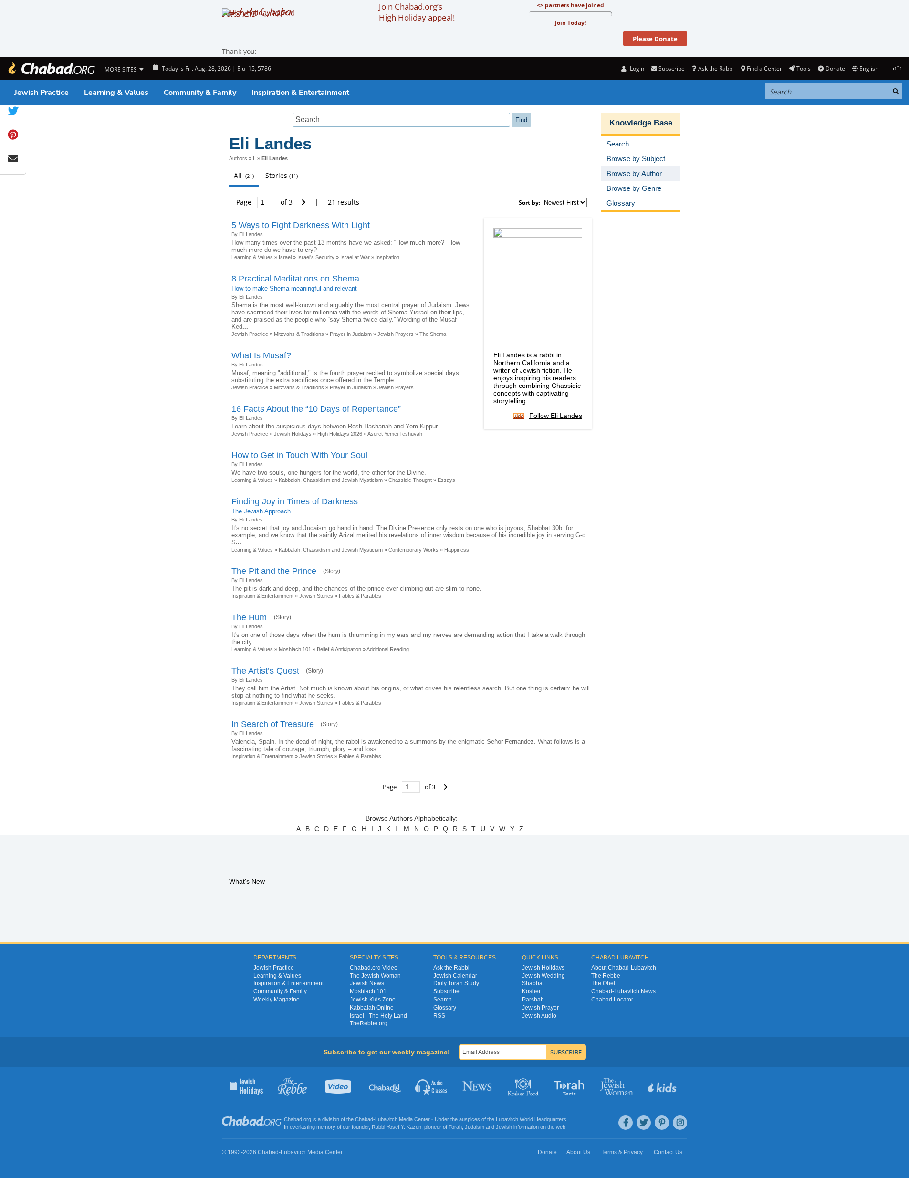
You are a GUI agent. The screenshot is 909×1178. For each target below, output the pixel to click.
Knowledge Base (640, 122)
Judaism (474, 1127)
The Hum (250, 617)
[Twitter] (644, 1122)
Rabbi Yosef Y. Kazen (396, 1127)
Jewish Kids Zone (373, 999)
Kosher (531, 991)
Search (442, 999)
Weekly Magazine (276, 999)
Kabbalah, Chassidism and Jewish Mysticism (331, 480)
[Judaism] (51, 68)
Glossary (444, 1007)
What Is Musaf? (261, 355)
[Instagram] (680, 1122)
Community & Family (200, 92)
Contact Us (668, 1152)
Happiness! (457, 550)
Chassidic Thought (410, 480)
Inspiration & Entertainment (300, 92)
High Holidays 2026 (339, 434)
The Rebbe (605, 975)
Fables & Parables (360, 596)
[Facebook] (625, 1122)
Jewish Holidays (293, 434)
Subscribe (446, 991)
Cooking (524, 1086)
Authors (238, 158)
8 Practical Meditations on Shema (295, 278)
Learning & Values (116, 92)
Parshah (533, 999)
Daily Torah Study (456, 983)
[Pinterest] (662, 1122)
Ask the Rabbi (715, 68)
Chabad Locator (612, 999)
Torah (455, 1127)
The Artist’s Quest (265, 671)
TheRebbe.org (368, 1023)
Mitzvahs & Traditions (299, 334)
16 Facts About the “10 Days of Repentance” (316, 409)
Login (636, 68)
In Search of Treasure (272, 724)
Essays (446, 480)
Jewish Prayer (540, 1007)
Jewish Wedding (543, 975)
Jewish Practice (41, 92)
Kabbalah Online (372, 1007)
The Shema (432, 334)
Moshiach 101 (295, 649)
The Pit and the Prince (273, 571)
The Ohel (603, 983)
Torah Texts (570, 1086)
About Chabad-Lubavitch (623, 967)
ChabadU (385, 1086)
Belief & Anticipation (339, 649)
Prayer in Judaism (351, 334)
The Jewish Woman (375, 975)
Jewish (504, 1127)
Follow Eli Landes (555, 415)
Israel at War (355, 257)
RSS (439, 1015)
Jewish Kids (663, 1086)
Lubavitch (386, 1119)
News (477, 1086)
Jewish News (367, 983)
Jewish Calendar (455, 975)
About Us (578, 1152)
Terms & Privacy (622, 1152)
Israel (285, 257)
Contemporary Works (413, 550)
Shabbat (533, 983)
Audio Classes (431, 1086)
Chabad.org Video (373, 967)
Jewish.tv (339, 1086)
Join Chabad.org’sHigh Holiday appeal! (417, 12)
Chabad (364, 1119)
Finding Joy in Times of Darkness (294, 501)
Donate (835, 68)
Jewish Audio (539, 1015)
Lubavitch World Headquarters (531, 1119)
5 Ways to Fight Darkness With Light (300, 225)
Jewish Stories (316, 596)
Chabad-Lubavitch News (623, 991)
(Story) (331, 571)
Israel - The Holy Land (378, 1015)
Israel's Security (315, 257)
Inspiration (388, 257)
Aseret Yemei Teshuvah (394, 434)
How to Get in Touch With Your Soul (299, 455)
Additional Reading (387, 649)
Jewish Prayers (395, 334)
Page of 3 (265, 202)
